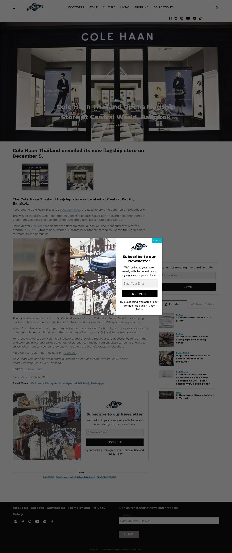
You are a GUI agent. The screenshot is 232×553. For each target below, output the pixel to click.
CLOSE (157, 240)
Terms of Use (132, 305)
